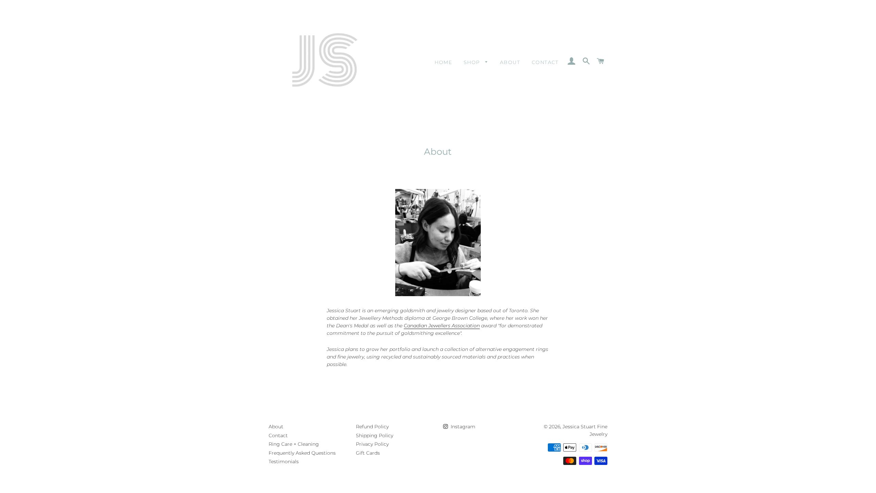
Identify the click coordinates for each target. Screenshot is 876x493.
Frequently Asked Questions (302, 453)
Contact (545, 62)
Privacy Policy (372, 444)
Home (443, 62)
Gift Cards (368, 453)
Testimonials (284, 461)
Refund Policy (372, 427)
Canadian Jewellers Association (442, 326)
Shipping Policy (374, 435)
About (510, 62)
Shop (473, 62)
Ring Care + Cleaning (294, 444)
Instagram (462, 427)
